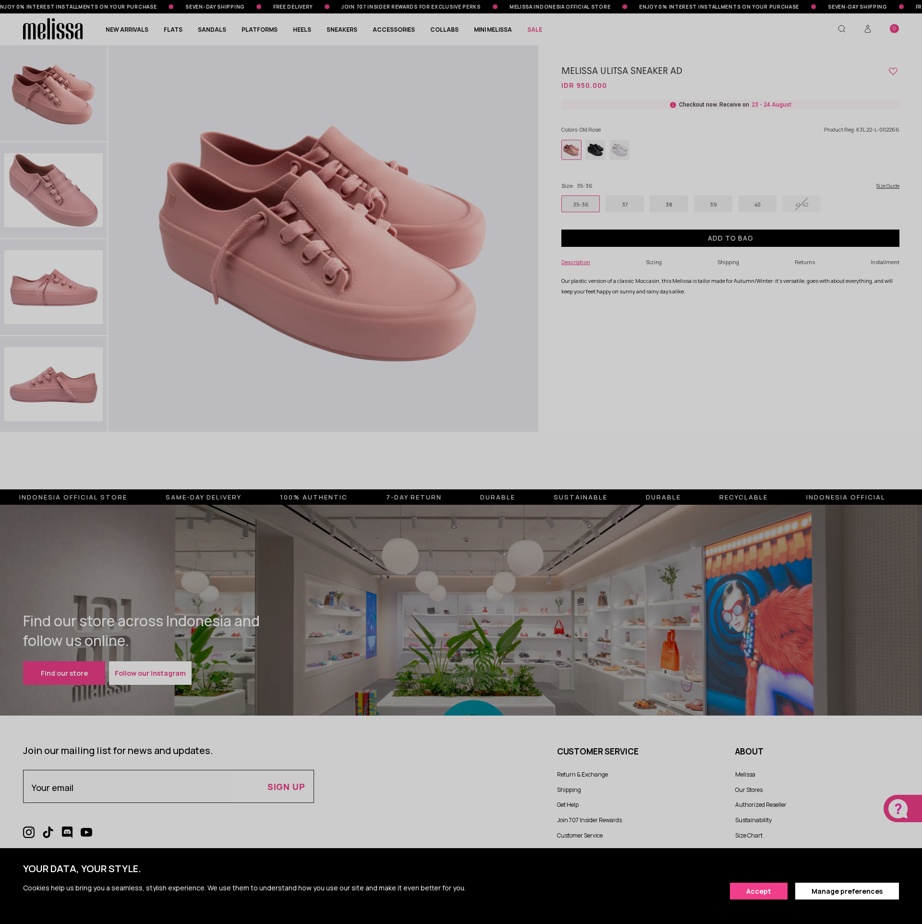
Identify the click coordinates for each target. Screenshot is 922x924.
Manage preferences (847, 891)
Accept (758, 891)
